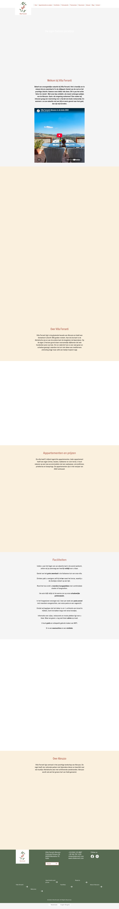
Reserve (77, 880)
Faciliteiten (57, 5)
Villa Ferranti (19, 885)
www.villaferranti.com (76, 858)
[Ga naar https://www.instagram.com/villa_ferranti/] (97, 856)
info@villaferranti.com (76, 856)
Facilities (63, 885)
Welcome (33, 889)
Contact (98, 5)
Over (36, 5)
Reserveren (81, 5)
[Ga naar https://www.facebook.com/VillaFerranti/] (92, 856)
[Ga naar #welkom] (59, 69)
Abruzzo (88, 5)
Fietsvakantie (64, 5)
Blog (93, 5)
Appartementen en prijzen (45, 5)
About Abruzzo (94, 885)
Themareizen (73, 5)
